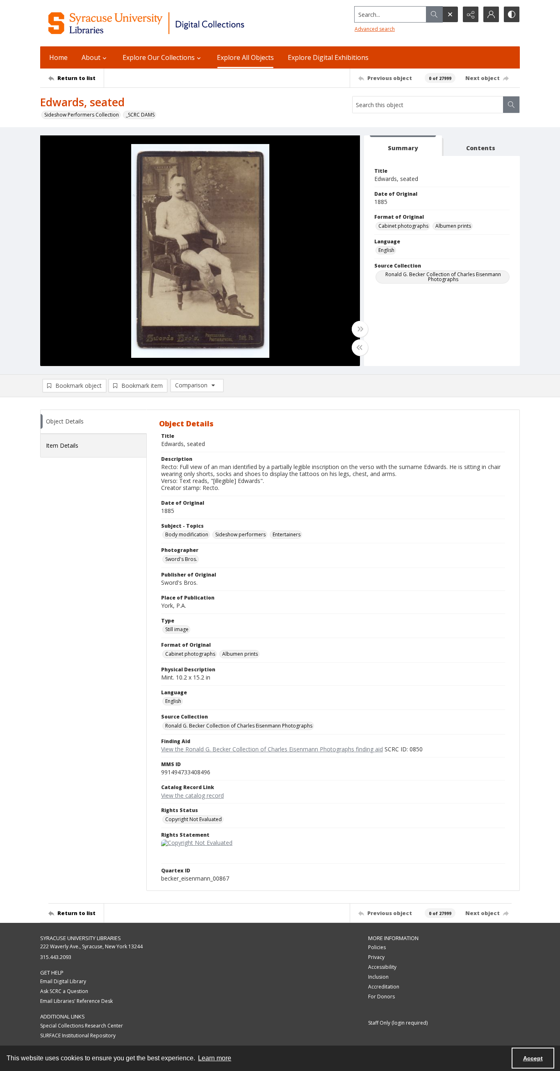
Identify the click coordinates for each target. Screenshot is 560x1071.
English (386, 250)
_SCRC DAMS (140, 114)
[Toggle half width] (360, 347)
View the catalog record (192, 795)
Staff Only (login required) (398, 1022)
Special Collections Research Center (81, 1025)
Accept (533, 1058)
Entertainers (286, 534)
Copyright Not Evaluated (193, 819)
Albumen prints (453, 225)
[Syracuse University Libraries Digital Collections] (170, 23)
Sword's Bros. (181, 559)
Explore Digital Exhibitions (328, 57)
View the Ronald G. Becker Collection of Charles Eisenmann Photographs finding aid (272, 749)
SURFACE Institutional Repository (78, 1035)
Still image (177, 629)
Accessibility (382, 966)
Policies (377, 947)
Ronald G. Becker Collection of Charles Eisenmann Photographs (443, 277)
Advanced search (375, 28)
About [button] (91, 57)
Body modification (186, 534)
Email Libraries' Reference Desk (76, 1001)
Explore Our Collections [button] (159, 57)
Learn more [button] (214, 1058)
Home (58, 57)
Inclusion (378, 976)
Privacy (376, 957)
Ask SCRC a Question (64, 991)
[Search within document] (511, 104)
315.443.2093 (55, 957)
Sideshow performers (240, 534)
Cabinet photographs (403, 225)
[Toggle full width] (360, 329)
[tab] (403, 145)
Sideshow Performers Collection (81, 114)
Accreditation (383, 986)
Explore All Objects (245, 57)
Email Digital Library (63, 981)
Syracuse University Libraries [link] (80, 938)
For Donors (381, 996)
